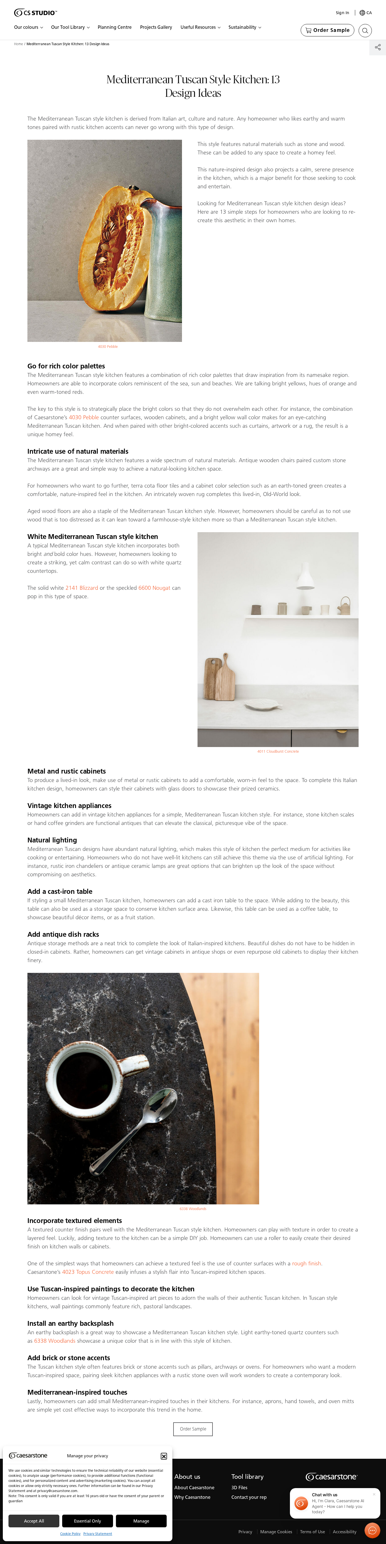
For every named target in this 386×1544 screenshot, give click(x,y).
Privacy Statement (97, 1534)
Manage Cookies (276, 1531)
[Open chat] (372, 1530)
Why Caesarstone (192, 1497)
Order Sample (193, 1429)
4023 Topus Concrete (88, 1271)
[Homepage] (35, 12)
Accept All (34, 1521)
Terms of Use (312, 1531)
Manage (141, 1521)
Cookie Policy (70, 1534)
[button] (164, 1456)
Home (18, 44)
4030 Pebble (108, 346)
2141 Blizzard (82, 587)
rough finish (306, 1263)
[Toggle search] (365, 30)
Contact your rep (249, 1497)
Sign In (342, 12)
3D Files (239, 1487)
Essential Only (87, 1521)
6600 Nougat (154, 587)
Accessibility (345, 1531)
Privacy (245, 1531)
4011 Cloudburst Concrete (278, 751)
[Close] (374, 1494)
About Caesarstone (194, 1487)
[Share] (377, 47)
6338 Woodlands (193, 1209)
